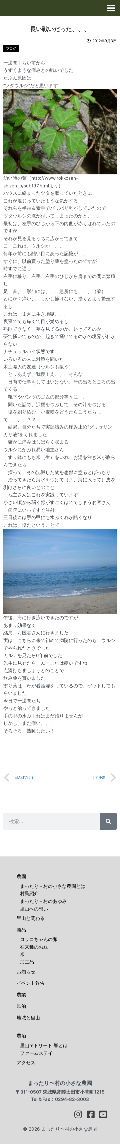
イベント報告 (31, 983)
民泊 (21, 1006)
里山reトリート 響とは (44, 1045)
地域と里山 (28, 1017)
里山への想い (34, 909)
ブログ (11, 48)
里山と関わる (31, 918)
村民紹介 (29, 893)
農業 (21, 994)
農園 (21, 876)
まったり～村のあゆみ (43, 901)
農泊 (21, 1035)
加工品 (27, 962)
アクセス (26, 1062)
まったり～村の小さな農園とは (52, 886)
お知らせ (26, 971)
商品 (21, 930)
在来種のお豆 (34, 947)
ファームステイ (36, 1053)
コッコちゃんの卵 (38, 939)
